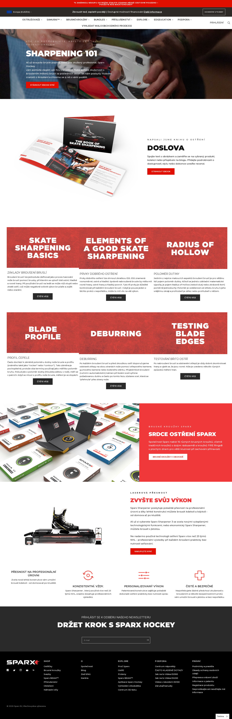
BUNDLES (99, 19)
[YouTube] (29, 670)
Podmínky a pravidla (203, 666)
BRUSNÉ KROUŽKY (76, 19)
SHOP (47, 661)
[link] (43, 296)
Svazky (47, 674)
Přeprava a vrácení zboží (205, 677)
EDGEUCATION (162, 19)
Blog (83, 670)
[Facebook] (10, 670)
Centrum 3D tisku (127, 689)
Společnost (87, 666)
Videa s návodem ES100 (167, 682)
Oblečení (49, 686)
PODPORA (184, 19)
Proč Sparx (123, 666)
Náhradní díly (51, 689)
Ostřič (121, 670)
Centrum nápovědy (165, 666)
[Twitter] (16, 670)
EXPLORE (142, 19)
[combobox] (222, 716)
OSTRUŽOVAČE (31, 19)
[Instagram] (23, 670)
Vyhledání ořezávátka (129, 686)
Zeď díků (85, 674)
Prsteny (122, 674)
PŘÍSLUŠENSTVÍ (121, 19)
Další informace (153, 12)
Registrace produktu (203, 685)
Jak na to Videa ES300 (166, 674)
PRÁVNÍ (196, 661)
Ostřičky (48, 666)
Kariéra (84, 678)
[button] (42, 85)
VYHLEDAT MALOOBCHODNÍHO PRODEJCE (107, 26)
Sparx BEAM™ (51, 678)
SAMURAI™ (53, 19)
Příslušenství (50, 682)
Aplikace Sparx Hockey (130, 682)
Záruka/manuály (163, 686)
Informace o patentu (203, 681)
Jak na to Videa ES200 (166, 678)
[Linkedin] (35, 670)
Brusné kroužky (52, 670)
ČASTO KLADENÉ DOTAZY (169, 670)
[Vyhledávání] (228, 23)
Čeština (220, 716)
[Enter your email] (147, 639)
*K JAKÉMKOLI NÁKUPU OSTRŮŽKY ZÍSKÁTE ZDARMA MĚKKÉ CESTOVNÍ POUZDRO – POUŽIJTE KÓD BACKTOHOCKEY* (116, 4)
